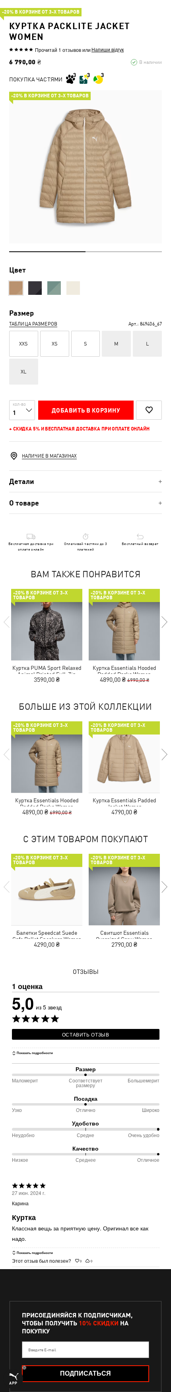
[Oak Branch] (15, 288)
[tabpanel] (85, 166)
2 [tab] (124, 251)
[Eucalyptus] (54, 288)
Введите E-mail (42, 1349)
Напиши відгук (107, 49)
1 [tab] (47, 251)
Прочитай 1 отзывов (58, 49)
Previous (7, 622)
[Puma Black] (35, 288)
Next (164, 622)
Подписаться (85, 1373)
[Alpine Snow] (73, 288)
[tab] (85, 481)
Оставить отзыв (85, 1034)
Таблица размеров (33, 324)
